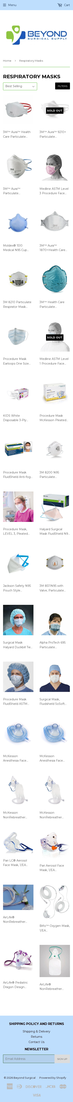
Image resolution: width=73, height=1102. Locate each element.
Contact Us (36, 1042)
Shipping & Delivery (36, 1031)
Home (7, 60)
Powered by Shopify (52, 1077)
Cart (66, 5)
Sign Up (62, 1058)
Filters (62, 86)
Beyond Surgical (24, 1077)
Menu (12, 5)
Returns (36, 1037)
